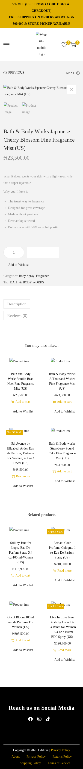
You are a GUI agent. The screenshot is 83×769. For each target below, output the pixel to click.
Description (17, 304)
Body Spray (26, 276)
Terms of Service (59, 763)
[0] (64, 44)
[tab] (41, 304)
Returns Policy (62, 756)
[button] (16, 265)
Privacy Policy (60, 750)
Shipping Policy (30, 763)
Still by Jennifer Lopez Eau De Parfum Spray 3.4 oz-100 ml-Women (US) (21, 552)
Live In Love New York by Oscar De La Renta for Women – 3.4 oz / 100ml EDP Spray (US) (62, 627)
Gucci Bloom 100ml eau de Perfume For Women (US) (20, 622)
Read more (23, 476)
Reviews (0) (17, 315)
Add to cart (43, 252)
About (16, 756)
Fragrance (42, 276)
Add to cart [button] (22, 401)
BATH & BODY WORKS (27, 282)
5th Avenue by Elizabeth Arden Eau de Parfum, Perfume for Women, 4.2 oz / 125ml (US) (20, 453)
